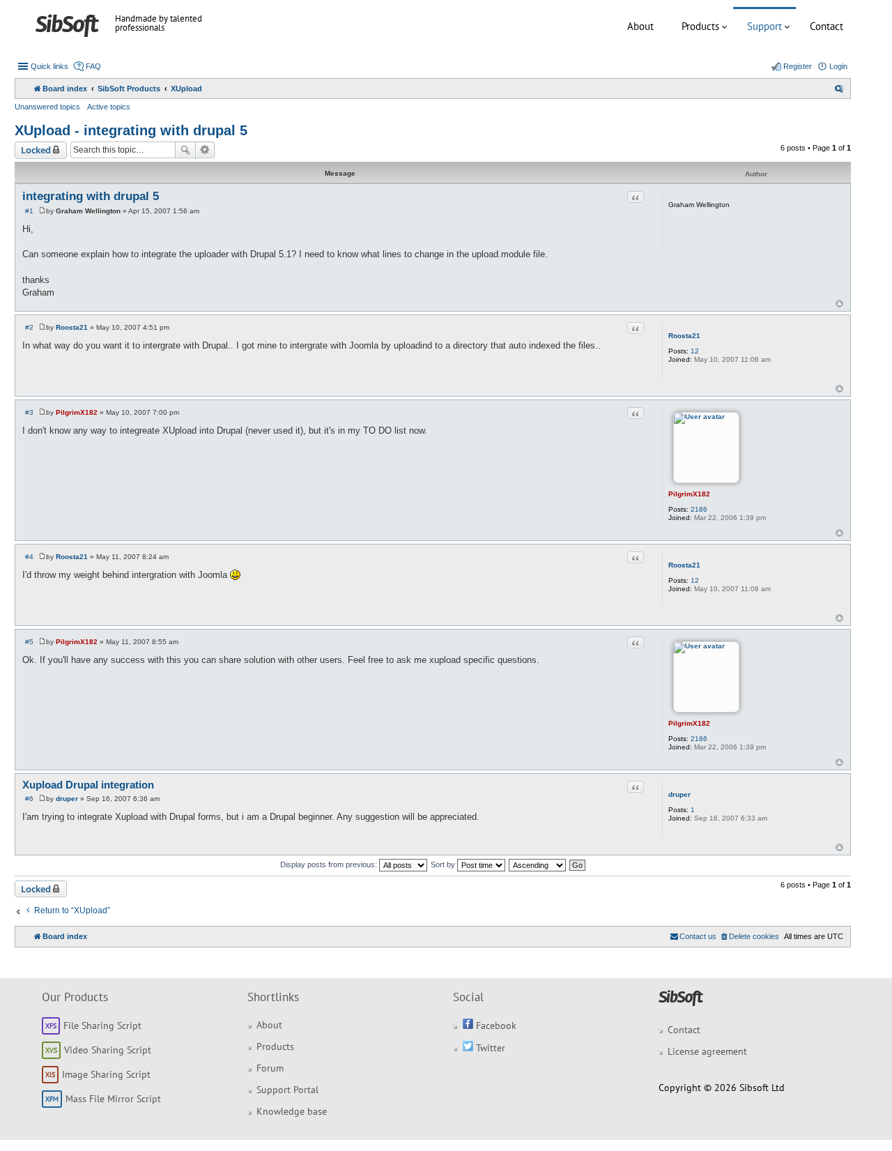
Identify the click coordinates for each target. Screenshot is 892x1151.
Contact (826, 26)
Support (764, 26)
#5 (29, 642)
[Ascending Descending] (538, 864)
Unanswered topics (47, 106)
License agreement (707, 1051)
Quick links (49, 66)
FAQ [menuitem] (93, 66)
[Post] (42, 211)
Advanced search (205, 150)
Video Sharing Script (107, 1050)
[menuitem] (839, 88)
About (640, 26)
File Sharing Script (102, 1025)
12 (695, 351)
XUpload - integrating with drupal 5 (131, 130)
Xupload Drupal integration (88, 785)
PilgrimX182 (689, 494)
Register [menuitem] (797, 66)
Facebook (494, 1025)
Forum (270, 1068)
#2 (29, 327)
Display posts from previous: (329, 864)
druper (679, 794)
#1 (29, 211)
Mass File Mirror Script (113, 1098)
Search (185, 150)
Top (839, 303)
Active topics (108, 106)
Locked (36, 150)
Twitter (489, 1048)
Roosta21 (684, 336)
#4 (29, 557)
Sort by (444, 864)
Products (700, 26)
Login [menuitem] (838, 66)
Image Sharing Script (106, 1074)
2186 (699, 509)
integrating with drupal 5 (90, 196)
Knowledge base (291, 1111)
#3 (29, 412)
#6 (29, 798)
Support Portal (287, 1089)
